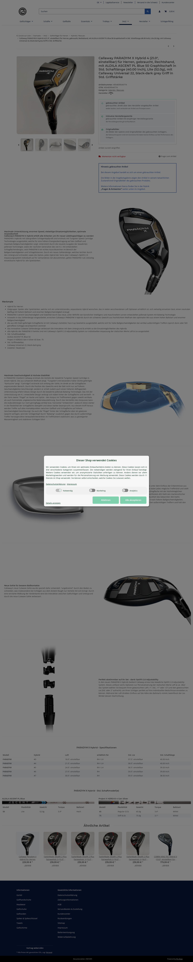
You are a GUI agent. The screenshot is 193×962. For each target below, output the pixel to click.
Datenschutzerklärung (56, 484)
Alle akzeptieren (133, 500)
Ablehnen (106, 500)
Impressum (72, 484)
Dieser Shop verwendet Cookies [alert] (96, 460)
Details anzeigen (53, 503)
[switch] (59, 490)
